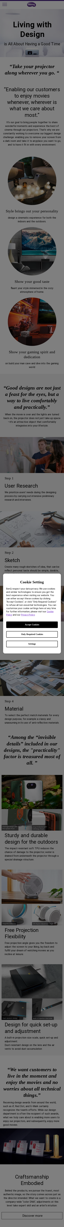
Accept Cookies (32, 625)
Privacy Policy (28, 615)
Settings (32, 644)
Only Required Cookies (32, 634)
